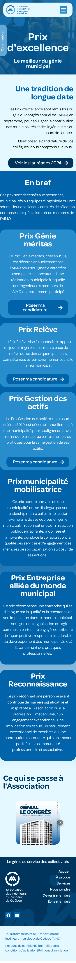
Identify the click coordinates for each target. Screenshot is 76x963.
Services (63, 883)
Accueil (64, 871)
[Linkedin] (17, 915)
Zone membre (58, 901)
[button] (63, 10)
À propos (63, 877)
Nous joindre (60, 889)
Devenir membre (56, 895)
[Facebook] (8, 915)
